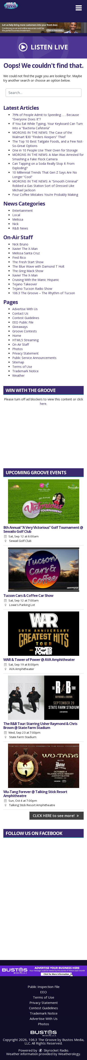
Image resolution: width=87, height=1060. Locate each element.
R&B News (20, 228)
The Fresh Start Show (28, 262)
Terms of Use (22, 366)
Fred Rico (19, 257)
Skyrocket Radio (55, 1050)
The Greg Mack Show (27, 271)
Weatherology (69, 1054)
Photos (17, 349)
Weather (18, 375)
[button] (79, 8)
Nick (15, 224)
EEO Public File (22, 322)
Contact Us (20, 313)
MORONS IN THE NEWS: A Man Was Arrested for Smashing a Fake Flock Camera (48, 157)
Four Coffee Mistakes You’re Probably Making (45, 194)
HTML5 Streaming (25, 340)
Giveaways (20, 327)
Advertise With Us (25, 309)
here (43, 404)
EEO (43, 992)
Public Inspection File (44, 986)
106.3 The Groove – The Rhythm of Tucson (43, 293)
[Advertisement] (43, 27)
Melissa (17, 219)
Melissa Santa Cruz (26, 253)
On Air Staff (20, 344)
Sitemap (18, 362)
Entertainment (22, 210)
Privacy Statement (25, 353)
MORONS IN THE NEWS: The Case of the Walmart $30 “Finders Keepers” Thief (42, 134)
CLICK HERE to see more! (54, 815)
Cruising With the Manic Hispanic (35, 280)
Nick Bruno (20, 244)
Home (16, 335)
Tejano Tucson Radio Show (32, 288)
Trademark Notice (25, 371)
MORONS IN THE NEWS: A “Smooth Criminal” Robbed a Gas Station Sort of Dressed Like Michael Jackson (45, 185)
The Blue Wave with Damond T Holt (38, 266)
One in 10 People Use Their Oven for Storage (45, 150)
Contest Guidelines (25, 318)
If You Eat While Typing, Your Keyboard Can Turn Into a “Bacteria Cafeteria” (47, 125)
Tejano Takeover (24, 284)
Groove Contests (24, 331)
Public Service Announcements (34, 358)
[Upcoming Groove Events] (43, 501)
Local (16, 215)
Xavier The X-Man (25, 249)
